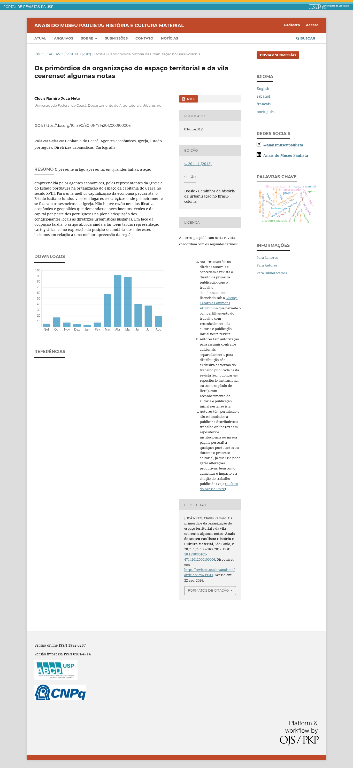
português (265, 111)
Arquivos (63, 38)
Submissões (116, 38)
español (263, 96)
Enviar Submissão (278, 55)
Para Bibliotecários (272, 273)
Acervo (56, 54)
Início (39, 54)
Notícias (169, 38)
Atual (40, 38)
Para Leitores (267, 257)
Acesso (312, 25)
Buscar (307, 38)
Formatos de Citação (208, 590)
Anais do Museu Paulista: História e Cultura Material (109, 25)
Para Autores (267, 265)
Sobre (87, 38)
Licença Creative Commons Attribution (218, 302)
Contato (144, 38)
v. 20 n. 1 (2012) (78, 54)
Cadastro (292, 25)
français (264, 103)
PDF (190, 99)
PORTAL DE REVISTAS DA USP (28, 7)
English (263, 88)
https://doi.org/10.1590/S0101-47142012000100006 (87, 125)
